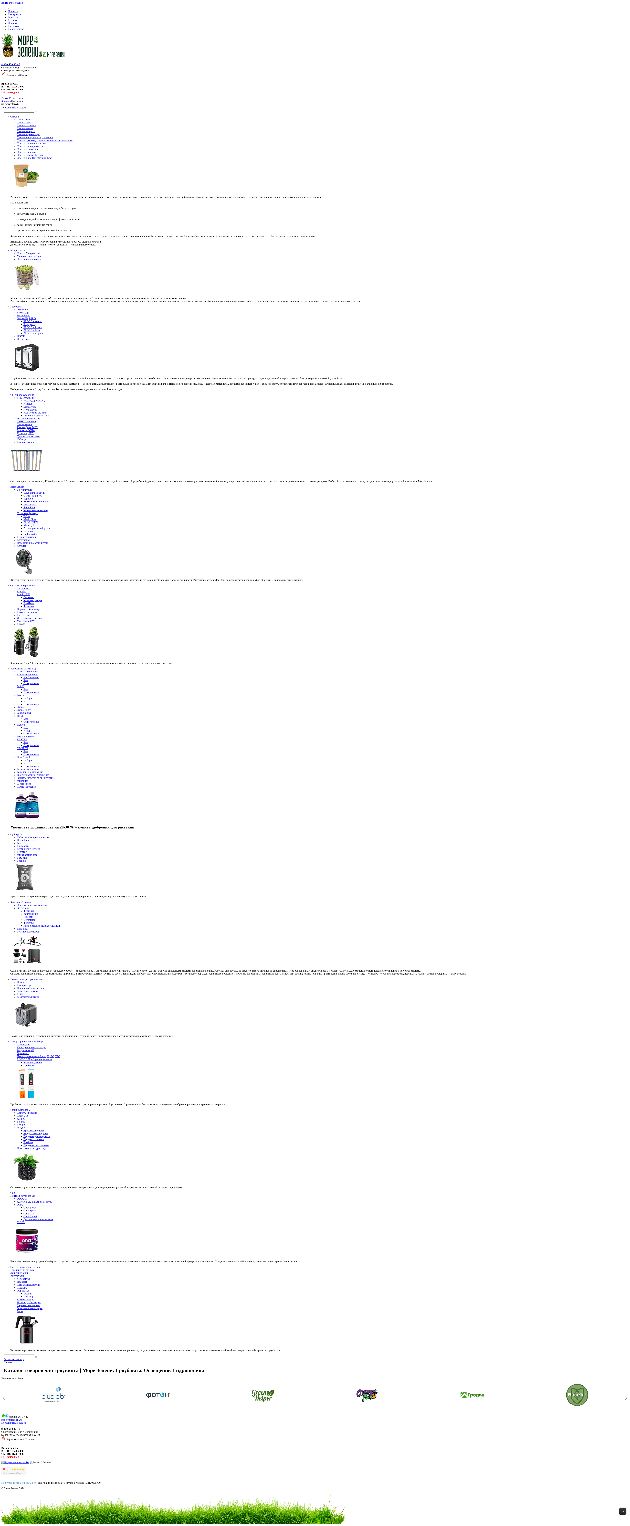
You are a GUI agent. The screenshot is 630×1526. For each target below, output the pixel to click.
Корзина (6, 101)
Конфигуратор (16, 29)
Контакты (13, 26)
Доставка (13, 20)
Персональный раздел (13, 107)
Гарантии (13, 17)
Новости (13, 23)
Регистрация (16, 2)
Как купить (14, 14)
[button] (4, 1398)
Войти (5, 2)
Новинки (13, 11)
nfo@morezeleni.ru (12, 1419)
